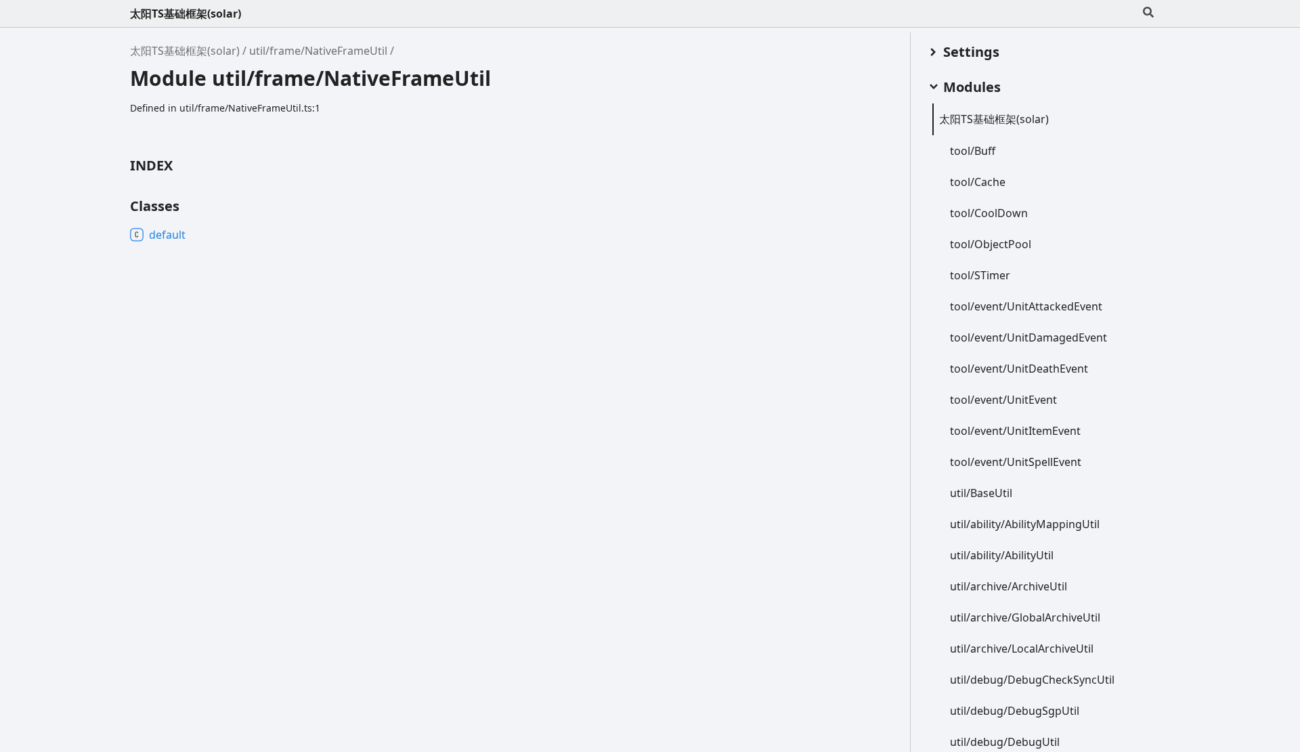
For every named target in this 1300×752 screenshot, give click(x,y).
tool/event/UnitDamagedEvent (1028, 337)
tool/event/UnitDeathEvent (1019, 368)
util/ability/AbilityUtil (1002, 555)
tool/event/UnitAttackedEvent (1026, 306)
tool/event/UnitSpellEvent (1015, 461)
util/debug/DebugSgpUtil (1014, 710)
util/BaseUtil (981, 493)
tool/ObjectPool (990, 244)
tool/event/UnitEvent (1003, 399)
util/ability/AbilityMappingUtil (1025, 524)
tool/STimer (980, 275)
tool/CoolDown (989, 213)
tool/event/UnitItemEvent (1015, 430)
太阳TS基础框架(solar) (185, 13)
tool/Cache (977, 181)
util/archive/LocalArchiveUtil (1021, 648)
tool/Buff (972, 150)
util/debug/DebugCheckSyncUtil (1032, 679)
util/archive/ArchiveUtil (1008, 586)
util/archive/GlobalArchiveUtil (1025, 617)
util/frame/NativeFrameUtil (318, 50)
